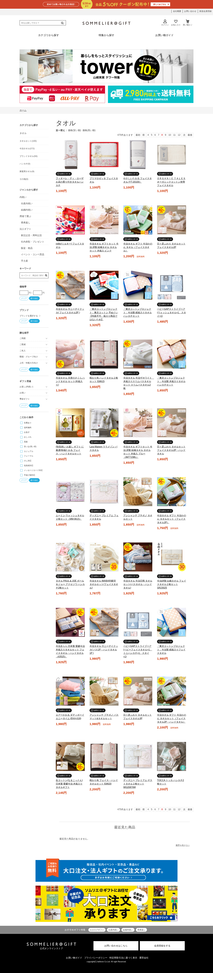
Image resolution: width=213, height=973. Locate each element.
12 (179, 135)
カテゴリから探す (29, 125)
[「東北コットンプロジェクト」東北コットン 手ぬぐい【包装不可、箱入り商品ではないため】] (104, 285)
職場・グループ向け (29, 356)
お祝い (23, 393)
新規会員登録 (205, 11)
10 (169, 135)
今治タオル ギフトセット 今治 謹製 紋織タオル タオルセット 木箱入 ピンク (104, 247)
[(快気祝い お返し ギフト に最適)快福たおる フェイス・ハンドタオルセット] (70, 422)
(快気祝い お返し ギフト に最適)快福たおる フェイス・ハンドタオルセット (70, 450)
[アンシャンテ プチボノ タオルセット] (137, 491)
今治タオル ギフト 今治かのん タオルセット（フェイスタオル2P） (171, 519)
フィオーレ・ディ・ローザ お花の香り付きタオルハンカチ (70, 182)
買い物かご (187, 25)
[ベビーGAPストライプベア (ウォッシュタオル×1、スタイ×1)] (171, 285)
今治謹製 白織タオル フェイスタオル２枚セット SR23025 (171, 584)
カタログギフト (97, 930)
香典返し (141, 930)
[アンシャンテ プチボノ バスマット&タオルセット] (104, 691)
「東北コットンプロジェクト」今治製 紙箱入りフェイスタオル (171, 649)
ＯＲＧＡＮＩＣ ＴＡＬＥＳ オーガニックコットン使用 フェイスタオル (171, 182)
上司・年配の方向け (29, 363)
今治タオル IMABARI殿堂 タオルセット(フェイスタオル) (104, 584)
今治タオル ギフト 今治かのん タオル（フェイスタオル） (137, 247)
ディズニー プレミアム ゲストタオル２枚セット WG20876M (137, 783)
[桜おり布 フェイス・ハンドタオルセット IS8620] (104, 756)
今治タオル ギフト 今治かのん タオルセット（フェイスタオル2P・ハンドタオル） (171, 718)
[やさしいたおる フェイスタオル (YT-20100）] (137, 154)
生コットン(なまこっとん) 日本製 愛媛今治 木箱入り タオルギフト (69, 783)
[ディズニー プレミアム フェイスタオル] (104, 491)
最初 (138, 135)
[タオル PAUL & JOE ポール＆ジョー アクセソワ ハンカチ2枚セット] (70, 556)
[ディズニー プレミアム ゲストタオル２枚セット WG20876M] (137, 756)
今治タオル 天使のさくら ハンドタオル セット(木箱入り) (70, 381)
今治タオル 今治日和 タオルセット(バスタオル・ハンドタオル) (137, 584)
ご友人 (23, 350)
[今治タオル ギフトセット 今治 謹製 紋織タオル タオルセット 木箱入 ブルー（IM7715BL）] (137, 422)
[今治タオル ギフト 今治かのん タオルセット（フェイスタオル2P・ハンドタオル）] (171, 691)
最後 (190, 135)
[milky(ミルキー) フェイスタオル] (70, 219)
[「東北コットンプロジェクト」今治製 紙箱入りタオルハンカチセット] (137, 285)
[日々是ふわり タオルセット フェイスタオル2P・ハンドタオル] (171, 422)
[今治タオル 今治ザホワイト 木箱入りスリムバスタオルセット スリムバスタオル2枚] (137, 354)
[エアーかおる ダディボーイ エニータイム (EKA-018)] (70, 691)
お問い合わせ (190, 11)
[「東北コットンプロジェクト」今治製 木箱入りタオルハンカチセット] (171, 354)
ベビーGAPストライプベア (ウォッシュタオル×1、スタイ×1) (171, 312)
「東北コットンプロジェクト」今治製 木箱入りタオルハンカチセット (171, 381)
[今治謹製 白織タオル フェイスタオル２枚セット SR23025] (171, 556)
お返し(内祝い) (26, 386)
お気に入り (176, 25)
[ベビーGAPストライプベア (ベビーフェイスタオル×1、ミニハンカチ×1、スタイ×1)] (137, 622)
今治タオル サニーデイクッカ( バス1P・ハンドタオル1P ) (104, 649)
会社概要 (177, 11)
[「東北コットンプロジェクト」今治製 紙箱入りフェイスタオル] (171, 622)
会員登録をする (162, 945)
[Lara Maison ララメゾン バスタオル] (104, 422)
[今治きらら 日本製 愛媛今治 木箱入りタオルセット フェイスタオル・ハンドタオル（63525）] (70, 622)
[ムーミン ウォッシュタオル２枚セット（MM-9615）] (70, 491)
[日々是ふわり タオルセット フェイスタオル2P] (171, 219)
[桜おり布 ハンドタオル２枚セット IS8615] (104, 354)
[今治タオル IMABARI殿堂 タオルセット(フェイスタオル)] (104, 556)
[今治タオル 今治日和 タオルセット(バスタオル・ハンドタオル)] (137, 556)
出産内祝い (113, 930)
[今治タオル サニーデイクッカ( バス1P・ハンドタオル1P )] (104, 622)
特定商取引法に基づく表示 (123, 957)
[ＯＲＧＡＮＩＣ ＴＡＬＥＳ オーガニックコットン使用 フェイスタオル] (171, 154)
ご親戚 (23, 344)
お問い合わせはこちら (116, 945)
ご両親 (23, 338)
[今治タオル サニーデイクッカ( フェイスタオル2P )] (70, 285)
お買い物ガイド (74, 957)
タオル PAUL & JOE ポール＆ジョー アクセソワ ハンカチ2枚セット (70, 584)
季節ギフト (25, 399)
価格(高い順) (88, 130)
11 (174, 135)
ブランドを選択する (29, 316)
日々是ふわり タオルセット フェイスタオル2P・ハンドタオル (171, 450)
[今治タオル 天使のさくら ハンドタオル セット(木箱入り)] (70, 354)
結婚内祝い (128, 930)
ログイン (165, 25)
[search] (62, 23)
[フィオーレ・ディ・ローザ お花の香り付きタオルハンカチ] (70, 154)
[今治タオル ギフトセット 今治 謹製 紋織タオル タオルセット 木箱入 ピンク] (104, 219)
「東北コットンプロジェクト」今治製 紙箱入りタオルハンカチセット (137, 312)
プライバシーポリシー (95, 957)
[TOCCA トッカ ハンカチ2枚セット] (171, 756)
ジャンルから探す (29, 189)
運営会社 (144, 957)
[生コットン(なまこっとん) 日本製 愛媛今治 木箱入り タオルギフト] (70, 756)
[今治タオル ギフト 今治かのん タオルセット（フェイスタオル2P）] (171, 491)
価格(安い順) (74, 130)
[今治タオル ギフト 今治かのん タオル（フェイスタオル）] (137, 219)
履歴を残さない (183, 845)
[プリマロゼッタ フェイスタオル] (104, 154)
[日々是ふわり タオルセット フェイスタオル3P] (137, 691)
